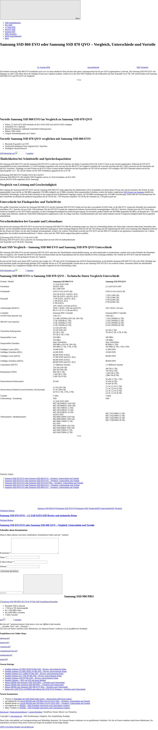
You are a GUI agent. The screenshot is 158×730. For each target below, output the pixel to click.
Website (3, 566)
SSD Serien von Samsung (134, 192)
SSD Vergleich (11, 34)
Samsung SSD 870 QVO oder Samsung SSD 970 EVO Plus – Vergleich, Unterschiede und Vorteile (44, 483)
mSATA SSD (10, 29)
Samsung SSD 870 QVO (67, 508)
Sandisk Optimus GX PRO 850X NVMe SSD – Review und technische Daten (36, 671)
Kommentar (5, 553)
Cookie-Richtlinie (35, 712)
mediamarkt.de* (6, 655)
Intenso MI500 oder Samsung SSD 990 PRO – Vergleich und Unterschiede (34, 685)
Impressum (4, 712)
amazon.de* (4, 642)
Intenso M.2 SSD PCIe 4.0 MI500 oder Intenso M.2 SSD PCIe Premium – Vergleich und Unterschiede (45, 689)
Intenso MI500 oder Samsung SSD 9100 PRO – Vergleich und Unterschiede (35, 682)
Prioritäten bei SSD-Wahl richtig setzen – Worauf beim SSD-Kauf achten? (43, 699)
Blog (7, 38)
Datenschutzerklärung (18, 712)
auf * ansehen (10, 620)
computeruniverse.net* (9, 651)
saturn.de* (4, 659)
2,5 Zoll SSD (10, 27)
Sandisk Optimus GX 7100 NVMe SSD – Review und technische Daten (33, 676)
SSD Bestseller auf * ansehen (16, 153)
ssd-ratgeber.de (93, 67)
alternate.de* (5, 638)
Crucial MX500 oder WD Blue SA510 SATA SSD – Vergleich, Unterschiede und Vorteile (54, 701)
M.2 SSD (8, 25)
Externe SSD (10, 32)
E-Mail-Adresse (7, 562)
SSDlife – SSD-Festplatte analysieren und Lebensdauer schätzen (44, 705)
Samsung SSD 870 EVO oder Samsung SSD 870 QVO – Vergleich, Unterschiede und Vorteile (42, 481)
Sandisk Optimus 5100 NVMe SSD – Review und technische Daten (31, 678)
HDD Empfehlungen (13, 36)
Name (3, 557)
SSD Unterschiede (103, 508)
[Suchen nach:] (11, 593)
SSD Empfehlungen (13, 23)
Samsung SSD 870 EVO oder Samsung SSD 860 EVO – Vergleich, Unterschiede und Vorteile (42, 478)
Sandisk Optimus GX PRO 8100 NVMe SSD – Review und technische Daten (35, 669)
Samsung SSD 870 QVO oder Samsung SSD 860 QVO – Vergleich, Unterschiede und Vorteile (42, 485)
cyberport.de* (5, 647)
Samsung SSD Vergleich (86, 508)
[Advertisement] (74, 97)
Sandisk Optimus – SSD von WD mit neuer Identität (25, 680)
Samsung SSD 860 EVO (47, 508)
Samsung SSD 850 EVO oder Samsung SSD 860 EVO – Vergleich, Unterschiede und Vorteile (42, 487)
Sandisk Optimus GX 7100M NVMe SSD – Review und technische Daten (34, 674)
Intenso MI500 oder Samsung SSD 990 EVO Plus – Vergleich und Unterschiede (36, 687)
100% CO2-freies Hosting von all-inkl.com (17, 727)
